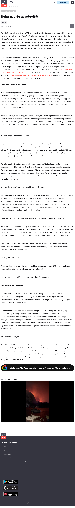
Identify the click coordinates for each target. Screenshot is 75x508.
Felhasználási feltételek (12, 458)
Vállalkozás (14, 6)
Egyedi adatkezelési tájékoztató (15, 462)
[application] (37, 402)
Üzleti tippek (8, 11)
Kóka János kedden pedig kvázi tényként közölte (31, 75)
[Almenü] (12, 2)
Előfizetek (63, 2)
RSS (5, 446)
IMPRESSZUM (8, 454)
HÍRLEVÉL (7, 450)
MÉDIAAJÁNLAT (8, 470)
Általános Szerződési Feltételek (15, 466)
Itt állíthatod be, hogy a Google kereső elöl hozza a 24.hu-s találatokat (39, 368)
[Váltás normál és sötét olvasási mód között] (54, 2)
